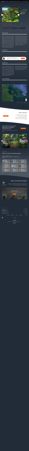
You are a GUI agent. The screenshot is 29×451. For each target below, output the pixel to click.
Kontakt (26, 214)
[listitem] (6, 161)
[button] (9, 162)
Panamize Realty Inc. (4, 209)
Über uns (26, 211)
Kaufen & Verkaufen (25, 210)
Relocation (26, 213)
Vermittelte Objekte (25, 212)
